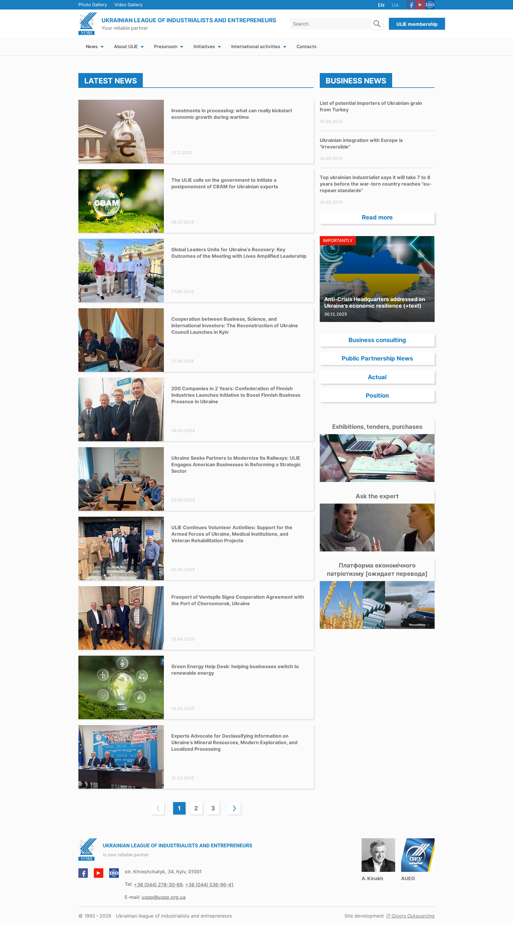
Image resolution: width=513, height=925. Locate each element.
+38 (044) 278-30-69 (158, 885)
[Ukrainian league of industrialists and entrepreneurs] (87, 23)
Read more (377, 217)
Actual (377, 377)
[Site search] (377, 24)
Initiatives (204, 46)
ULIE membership (417, 24)
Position (377, 395)
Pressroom (165, 46)
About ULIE (126, 46)
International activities (255, 46)
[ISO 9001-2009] (430, 5)
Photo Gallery (92, 4)
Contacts (306, 46)
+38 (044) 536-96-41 (209, 885)
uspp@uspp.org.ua (164, 897)
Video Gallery (128, 4)
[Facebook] (411, 5)
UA (395, 5)
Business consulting (377, 340)
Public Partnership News (377, 358)
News (92, 46)
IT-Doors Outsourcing (410, 916)
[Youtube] (420, 5)
